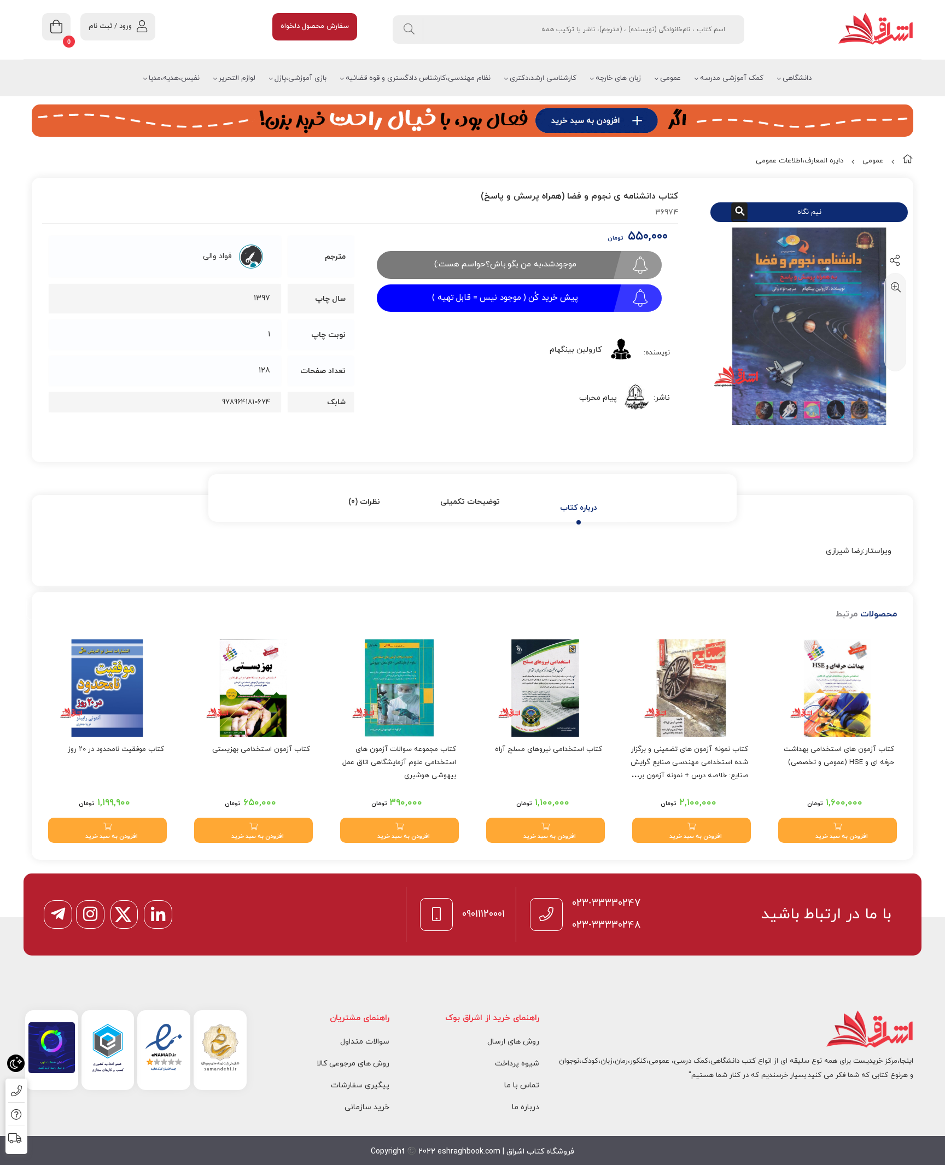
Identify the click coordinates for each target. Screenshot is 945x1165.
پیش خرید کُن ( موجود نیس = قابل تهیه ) (505, 298)
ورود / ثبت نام (110, 26)
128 (264, 370)
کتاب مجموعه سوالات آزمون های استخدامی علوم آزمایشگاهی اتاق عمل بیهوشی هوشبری (399, 762)
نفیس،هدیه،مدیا (174, 78)
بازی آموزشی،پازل (300, 78)
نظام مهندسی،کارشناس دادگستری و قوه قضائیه (418, 78)
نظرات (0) (364, 502)
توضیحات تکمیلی (470, 502)
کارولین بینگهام (576, 350)
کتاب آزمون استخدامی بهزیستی (261, 749)
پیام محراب (598, 398)
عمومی (670, 78)
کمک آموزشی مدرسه (731, 78)
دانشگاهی (797, 78)
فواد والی (217, 256)
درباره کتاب (578, 508)
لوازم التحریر (237, 78)
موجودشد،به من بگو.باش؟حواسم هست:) (505, 264)
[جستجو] (409, 29)
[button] (837, 830)
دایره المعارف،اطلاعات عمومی (799, 161)
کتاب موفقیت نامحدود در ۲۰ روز (116, 749)
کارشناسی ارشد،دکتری (543, 78)
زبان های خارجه (618, 78)
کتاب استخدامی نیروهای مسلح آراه (548, 749)
